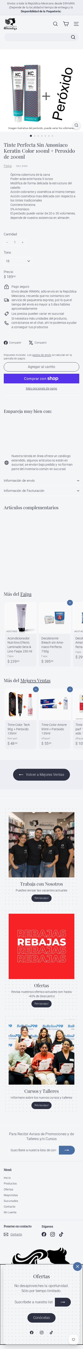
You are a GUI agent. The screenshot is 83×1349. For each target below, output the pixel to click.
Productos (10, 1183)
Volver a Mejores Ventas (44, 774)
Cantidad (10, 234)
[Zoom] (76, 125)
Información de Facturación (24, 491)
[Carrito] (66, 23)
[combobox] (41, 37)
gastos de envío (41, 355)
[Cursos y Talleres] (41, 1052)
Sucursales (11, 1201)
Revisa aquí (41, 898)
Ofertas (8, 1189)
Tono (7, 252)
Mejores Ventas (35, 680)
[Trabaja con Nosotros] (41, 844)
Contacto (9, 1206)
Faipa (8, 166)
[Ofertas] (41, 946)
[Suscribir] (63, 1302)
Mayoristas (11, 1195)
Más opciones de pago (41, 388)
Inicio (7, 1177)
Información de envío (19, 481)
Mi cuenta (10, 1212)
